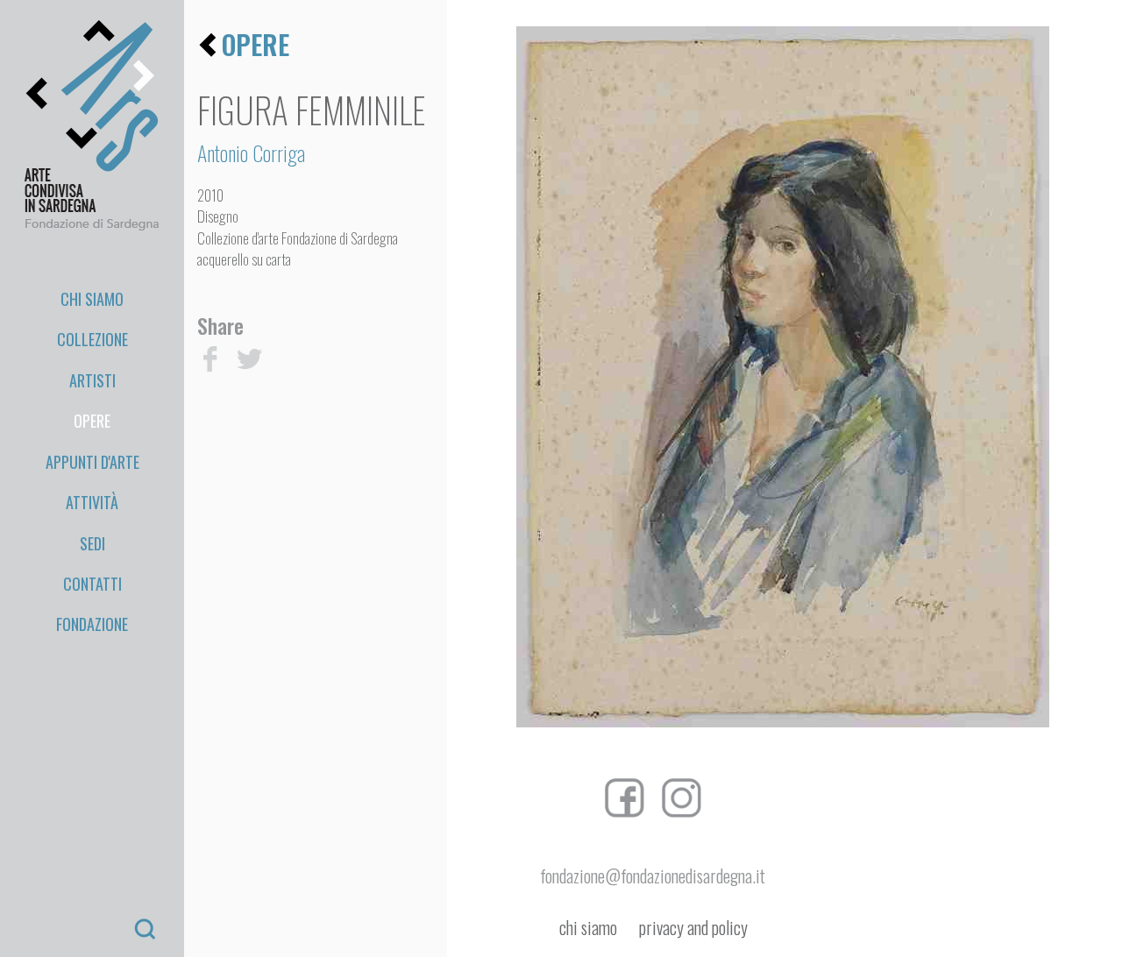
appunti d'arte (92, 461)
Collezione (92, 339)
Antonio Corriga (251, 152)
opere (255, 44)
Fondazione (92, 624)
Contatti (92, 583)
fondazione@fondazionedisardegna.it (652, 875)
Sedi (92, 543)
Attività (92, 502)
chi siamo (588, 927)
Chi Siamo (92, 298)
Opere (92, 420)
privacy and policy (693, 927)
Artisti (92, 380)
